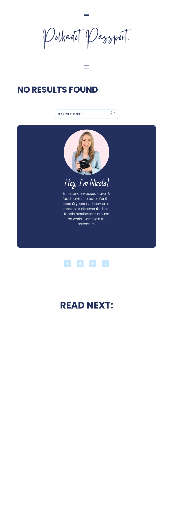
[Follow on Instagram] (105, 263)
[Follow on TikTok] (80, 263)
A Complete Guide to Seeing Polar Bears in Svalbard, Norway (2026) (123, 417)
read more (50, 387)
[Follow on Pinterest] (92, 263)
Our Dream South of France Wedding (50, 375)
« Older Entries (29, 495)
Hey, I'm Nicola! (86, 183)
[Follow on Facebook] (67, 263)
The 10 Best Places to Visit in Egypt (123, 330)
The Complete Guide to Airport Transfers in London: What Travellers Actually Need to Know (50, 465)
